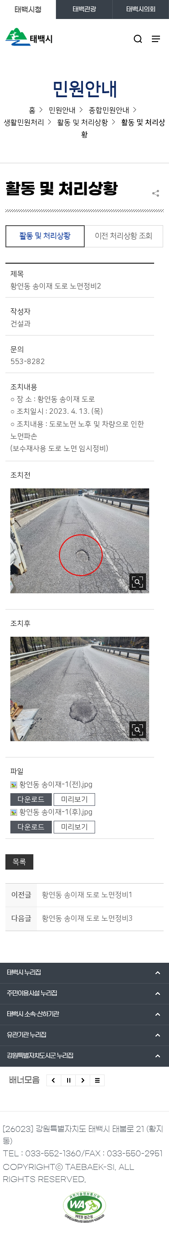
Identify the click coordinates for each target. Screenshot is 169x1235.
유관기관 (26, 1035)
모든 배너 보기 (97, 1080)
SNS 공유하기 (158, 193)
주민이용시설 (32, 993)
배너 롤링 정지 (68, 1080)
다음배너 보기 (82, 1080)
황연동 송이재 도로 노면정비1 (87, 895)
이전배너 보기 (53, 1080)
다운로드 (31, 799)
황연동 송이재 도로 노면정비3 (87, 918)
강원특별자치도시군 (40, 1056)
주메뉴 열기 (156, 39)
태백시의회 (140, 9)
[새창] (84, 1207)
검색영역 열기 (138, 39)
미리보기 (74, 799)
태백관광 (84, 9)
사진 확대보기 (137, 581)
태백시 (24, 973)
